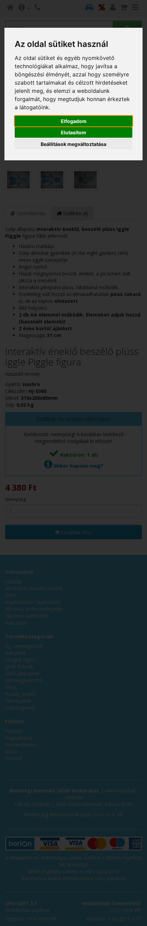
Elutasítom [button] (73, 132)
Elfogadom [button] (73, 121)
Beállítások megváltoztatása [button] (73, 144)
